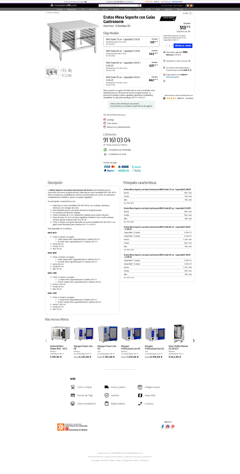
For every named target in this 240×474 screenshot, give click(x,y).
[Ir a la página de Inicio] (63, 6)
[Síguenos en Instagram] (167, 428)
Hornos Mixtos (54, 12)
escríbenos (129, 2)
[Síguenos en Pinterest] (172, 428)
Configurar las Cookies (130, 460)
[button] (194, 341)
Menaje (105, 9)
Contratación (144, 460)
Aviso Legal (95, 460)
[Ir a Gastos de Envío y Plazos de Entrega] (173, 20)
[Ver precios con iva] (191, 13)
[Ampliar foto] (73, 65)
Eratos (122, 115)
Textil (158, 9)
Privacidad (104, 460)
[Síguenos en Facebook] (162, 428)
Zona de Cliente (166, 6)
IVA (185, 13)
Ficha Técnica (112, 123)
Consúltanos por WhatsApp (119, 150)
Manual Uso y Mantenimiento (118, 127)
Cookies (118, 460)
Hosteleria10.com (104, 453)
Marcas (180, 9)
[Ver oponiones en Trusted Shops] (177, 2)
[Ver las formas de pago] (122, 171)
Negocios (168, 9)
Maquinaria (72, 9)
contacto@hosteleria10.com (132, 453)
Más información (172, 77)
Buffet (148, 9)
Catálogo (110, 120)
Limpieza (128, 9)
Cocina (59, 9)
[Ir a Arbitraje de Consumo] (73, 431)
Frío (83, 9)
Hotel (138, 9)
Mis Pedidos (178, 6)
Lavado (116, 9)
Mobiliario (93, 9)
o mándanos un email (117, 154)
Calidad (111, 460)
